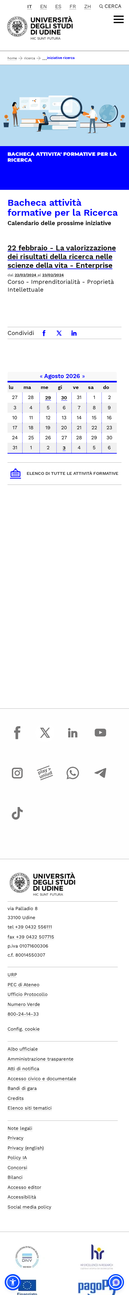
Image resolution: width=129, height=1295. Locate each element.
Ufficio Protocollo (28, 994)
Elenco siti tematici (30, 1108)
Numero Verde (24, 1004)
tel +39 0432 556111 (30, 927)
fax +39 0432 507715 (31, 937)
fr (73, 6)
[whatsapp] (72, 779)
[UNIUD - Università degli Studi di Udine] (40, 27)
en (43, 6)
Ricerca (29, 58)
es (58, 6)
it (29, 6)
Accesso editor (24, 1187)
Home (12, 58)
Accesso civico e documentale (42, 1078)
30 (64, 398)
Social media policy (29, 1207)
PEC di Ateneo (23, 984)
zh (87, 6)
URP (12, 974)
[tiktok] (17, 819)
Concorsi (17, 1167)
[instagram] (17, 779)
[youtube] (100, 738)
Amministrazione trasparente (41, 1059)
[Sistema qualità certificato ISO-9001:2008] (27, 1259)
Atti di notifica (23, 1068)
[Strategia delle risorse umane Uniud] (96, 1259)
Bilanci (15, 1177)
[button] (12, 1282)
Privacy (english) (26, 1148)
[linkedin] (72, 738)
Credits (16, 1098)
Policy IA (17, 1157)
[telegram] (100, 779)
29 (48, 398)
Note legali (20, 1128)
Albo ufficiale (23, 1049)
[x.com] (45, 738)
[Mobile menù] (118, 19)
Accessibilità (22, 1197)
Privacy (15, 1138)
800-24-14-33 (23, 1014)
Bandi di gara (22, 1088)
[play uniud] (45, 779)
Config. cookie (24, 1029)
